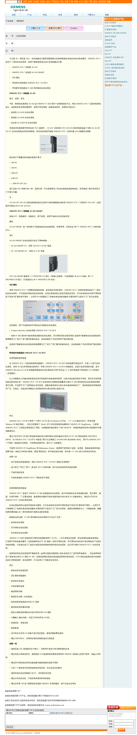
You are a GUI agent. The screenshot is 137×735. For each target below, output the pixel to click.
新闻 (30, 2)
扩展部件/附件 (111, 30)
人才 (81, 2)
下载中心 (91, 15)
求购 (76, 2)
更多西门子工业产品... (114, 85)
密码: (31, 713)
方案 (66, 2)
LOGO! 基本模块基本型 (114, 68)
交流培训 (102, 2)
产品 (61, 2)
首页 (25, 2)
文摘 (85, 2)
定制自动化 (109, 75)
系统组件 (108, 40)
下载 (90, 2)
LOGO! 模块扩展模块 (114, 26)
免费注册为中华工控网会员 (61, 713)
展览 (95, 2)
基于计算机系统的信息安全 (116, 82)
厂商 (71, 2)
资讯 (45, 15)
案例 (76, 15)
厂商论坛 (55, 2)
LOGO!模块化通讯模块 (114, 64)
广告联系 (36, 733)
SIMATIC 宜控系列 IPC (114, 57)
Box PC (108, 54)
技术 (60, 15)
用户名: (9, 713)
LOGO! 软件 (110, 43)
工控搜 (36, 2)
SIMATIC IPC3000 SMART (115, 33)
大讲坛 (42, 2)
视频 (109, 2)
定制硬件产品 (110, 47)
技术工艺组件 (110, 23)
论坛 (48, 2)
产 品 (29, 15)
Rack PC (108, 61)
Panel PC (108, 50)
